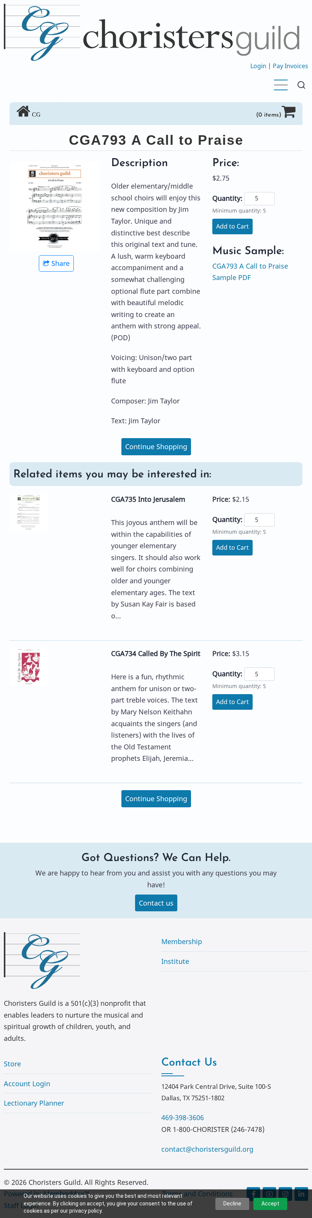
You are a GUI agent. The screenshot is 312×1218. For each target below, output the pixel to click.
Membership (181, 941)
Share (60, 263)
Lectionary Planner (34, 1103)
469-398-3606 (182, 1117)
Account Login (27, 1083)
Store (12, 1063)
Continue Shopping (156, 446)
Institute (175, 961)
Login (258, 66)
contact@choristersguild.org (207, 1149)
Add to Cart (232, 226)
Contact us (156, 902)
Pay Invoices (290, 66)
